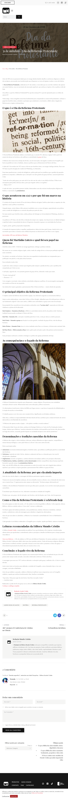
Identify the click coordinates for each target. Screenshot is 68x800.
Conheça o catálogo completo (10, 586)
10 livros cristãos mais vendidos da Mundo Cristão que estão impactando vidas (51, 757)
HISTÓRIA (25, 605)
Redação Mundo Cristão (22, 639)
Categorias (29, 745)
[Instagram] (58, 2)
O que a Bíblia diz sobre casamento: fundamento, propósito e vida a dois (52, 752)
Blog (7, 68)
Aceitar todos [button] (14, 796)
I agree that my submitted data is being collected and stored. (20, 725)
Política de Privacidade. (37, 793)
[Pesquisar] (19, 17)
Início (3, 68)
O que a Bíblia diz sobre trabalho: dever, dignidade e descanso (50, 747)
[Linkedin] (61, 2)
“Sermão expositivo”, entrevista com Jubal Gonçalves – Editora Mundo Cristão (30, 675)
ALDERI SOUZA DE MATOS (11, 605)
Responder (12, 684)
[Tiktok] (65, 2)
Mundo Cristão (12, 530)
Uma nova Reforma (7, 539)
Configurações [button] (5, 796)
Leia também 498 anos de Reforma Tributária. (15, 235)
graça (40, 157)
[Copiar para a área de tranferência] (64, 615)
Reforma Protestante (39, 605)
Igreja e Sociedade (9, 47)
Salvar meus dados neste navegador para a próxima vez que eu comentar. (24, 707)
